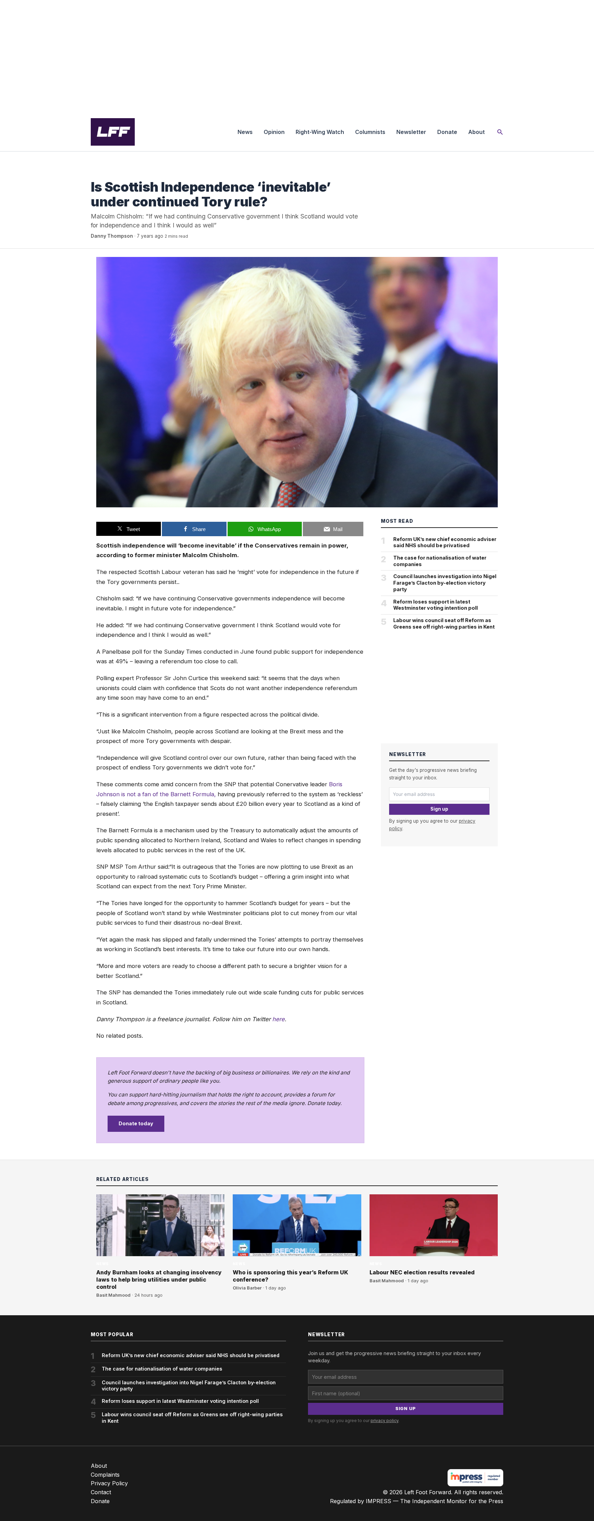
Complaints (105, 1474)
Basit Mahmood (113, 1295)
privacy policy (384, 1420)
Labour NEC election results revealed (422, 1272)
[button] (500, 132)
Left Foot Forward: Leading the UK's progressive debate (113, 132)
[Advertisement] (297, 56)
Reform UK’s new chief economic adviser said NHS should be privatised (444, 542)
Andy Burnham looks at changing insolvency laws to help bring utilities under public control (159, 1279)
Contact (101, 1492)
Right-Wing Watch (320, 131)
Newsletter (411, 131)
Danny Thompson (112, 236)
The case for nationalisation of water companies (439, 561)
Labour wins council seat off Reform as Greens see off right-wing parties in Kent (444, 623)
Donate (447, 131)
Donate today (136, 1123)
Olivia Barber (247, 1288)
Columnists (370, 131)
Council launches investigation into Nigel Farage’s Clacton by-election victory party (444, 582)
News (245, 131)
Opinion (274, 131)
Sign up (439, 809)
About (476, 131)
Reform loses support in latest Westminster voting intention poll (435, 605)
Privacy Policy (109, 1483)
